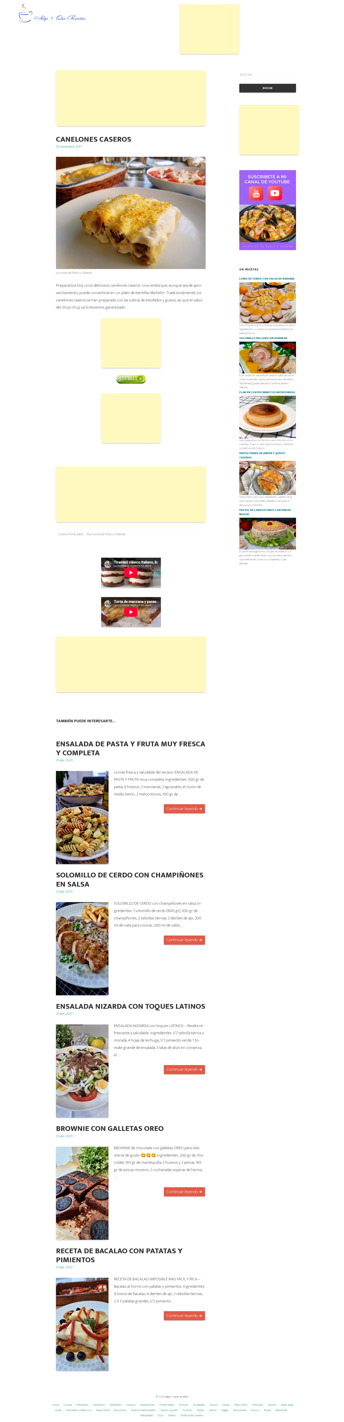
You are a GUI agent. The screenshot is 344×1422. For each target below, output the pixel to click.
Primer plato (76, 534)
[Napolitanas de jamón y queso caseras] (267, 477)
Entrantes (82, 1404)
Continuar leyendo (182, 808)
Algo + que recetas (176, 1396)
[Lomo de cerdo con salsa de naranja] (267, 302)
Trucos (255, 1410)
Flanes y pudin (169, 1410)
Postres (187, 1410)
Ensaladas (199, 1404)
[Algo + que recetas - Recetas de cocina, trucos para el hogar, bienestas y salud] (52, 13)
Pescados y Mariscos (79, 1410)
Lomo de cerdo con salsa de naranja (266, 278)
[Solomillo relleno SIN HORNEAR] (267, 357)
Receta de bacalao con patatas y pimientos (119, 1255)
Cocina (62, 534)
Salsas (213, 1410)
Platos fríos (241, 1404)
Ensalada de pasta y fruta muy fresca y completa (130, 748)
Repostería (103, 1410)
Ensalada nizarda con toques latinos (130, 1006)
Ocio (160, 1415)
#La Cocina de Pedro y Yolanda (106, 534)
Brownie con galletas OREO (110, 1128)
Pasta (226, 1404)
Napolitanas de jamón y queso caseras (262, 455)
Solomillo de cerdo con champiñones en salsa (129, 880)
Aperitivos (99, 1404)
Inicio (56, 1404)
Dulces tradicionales (143, 1410)
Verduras (257, 1404)
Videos (172, 1415)
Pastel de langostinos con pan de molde (265, 512)
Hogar (225, 1410)
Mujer (267, 1410)
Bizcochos (120, 1410)
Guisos (214, 1404)
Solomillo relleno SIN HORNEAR (263, 338)
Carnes (272, 1404)
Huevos (131, 1404)
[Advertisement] (209, 29)
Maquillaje (147, 1415)
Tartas (200, 1410)
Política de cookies (192, 1415)
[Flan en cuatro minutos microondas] (267, 417)
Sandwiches (147, 1404)
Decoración (240, 1410)
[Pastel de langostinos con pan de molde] (267, 533)
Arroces (184, 1404)
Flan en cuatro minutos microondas (267, 392)
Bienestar (281, 1410)
